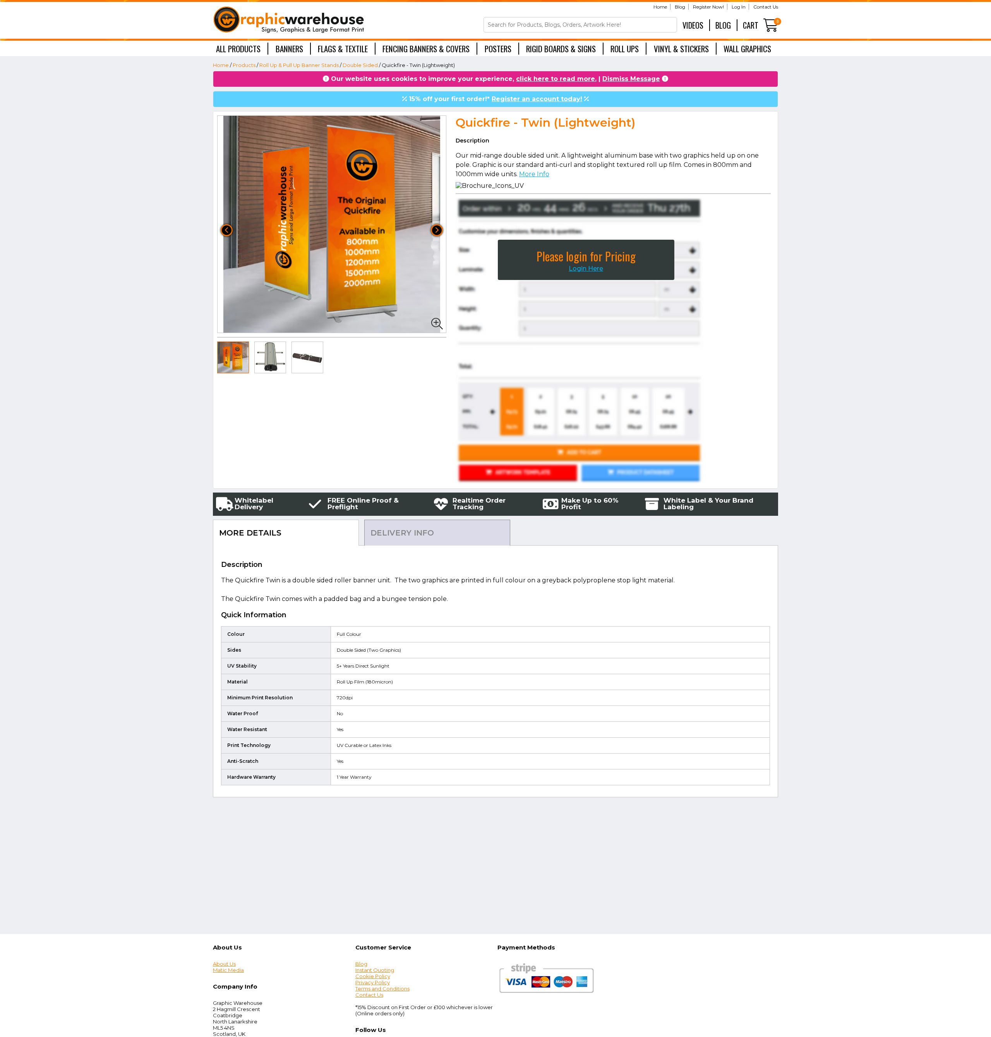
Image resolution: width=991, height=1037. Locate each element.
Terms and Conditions (382, 988)
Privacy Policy (372, 982)
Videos (692, 25)
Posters (498, 49)
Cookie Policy (372, 976)
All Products (238, 49)
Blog (680, 7)
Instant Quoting (374, 970)
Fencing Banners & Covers (426, 49)
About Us (224, 964)
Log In (739, 7)
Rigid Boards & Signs (561, 49)
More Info (534, 174)
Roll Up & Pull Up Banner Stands (299, 65)
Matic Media (228, 970)
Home (660, 7)
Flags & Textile (343, 49)
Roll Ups (624, 49)
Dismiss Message (631, 78)
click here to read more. (556, 78)
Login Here (586, 268)
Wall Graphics (747, 49)
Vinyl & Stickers (681, 49)
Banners (289, 49)
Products (244, 65)
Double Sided (360, 65)
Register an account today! (537, 99)
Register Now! (708, 7)
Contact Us (765, 7)
